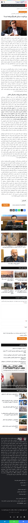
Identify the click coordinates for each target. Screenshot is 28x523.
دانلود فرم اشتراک (22, 494)
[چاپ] (11, 210)
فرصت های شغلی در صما (21, 498)
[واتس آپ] (19, 210)
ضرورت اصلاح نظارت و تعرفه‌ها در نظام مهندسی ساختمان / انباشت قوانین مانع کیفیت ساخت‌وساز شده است (15, 385)
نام (26, 321)
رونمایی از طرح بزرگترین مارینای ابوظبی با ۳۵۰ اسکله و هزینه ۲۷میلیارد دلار (9, 414)
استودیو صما (23, 485)
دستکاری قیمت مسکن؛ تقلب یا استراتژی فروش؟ (10, 395)
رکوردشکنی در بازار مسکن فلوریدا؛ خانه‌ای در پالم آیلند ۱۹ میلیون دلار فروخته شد (10, 401)
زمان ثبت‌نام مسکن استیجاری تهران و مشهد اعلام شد (21, 279)
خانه (25, 8)
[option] (14, 223)
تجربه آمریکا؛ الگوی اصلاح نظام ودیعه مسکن (10, 407)
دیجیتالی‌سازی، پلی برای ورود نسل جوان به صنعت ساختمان (13, 5)
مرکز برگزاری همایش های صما (20, 480)
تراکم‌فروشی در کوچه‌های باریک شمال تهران (10, 420)
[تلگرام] (16, 210)
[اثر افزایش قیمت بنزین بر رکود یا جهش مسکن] (7, 274)
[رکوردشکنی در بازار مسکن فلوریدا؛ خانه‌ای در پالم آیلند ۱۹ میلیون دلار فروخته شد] (23, 402)
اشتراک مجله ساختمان (21, 492)
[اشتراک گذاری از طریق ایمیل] (14, 210)
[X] (22, 210)
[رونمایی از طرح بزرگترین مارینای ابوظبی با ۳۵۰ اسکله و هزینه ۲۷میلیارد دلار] (23, 415)
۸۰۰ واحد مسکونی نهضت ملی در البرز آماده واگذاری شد (21, 291)
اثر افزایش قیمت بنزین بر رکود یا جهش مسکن (7, 279)
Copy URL (5, 205)
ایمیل (25, 327)
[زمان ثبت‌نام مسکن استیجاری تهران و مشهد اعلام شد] (21, 274)
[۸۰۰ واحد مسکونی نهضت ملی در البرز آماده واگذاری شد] (21, 286)
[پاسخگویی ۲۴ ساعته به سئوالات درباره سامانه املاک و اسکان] (7, 286)
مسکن (23, 201)
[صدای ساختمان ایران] (21, 2)
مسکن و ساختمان (20, 8)
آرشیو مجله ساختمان (22, 489)
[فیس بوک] (24, 210)
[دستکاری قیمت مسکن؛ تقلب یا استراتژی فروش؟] (23, 396)
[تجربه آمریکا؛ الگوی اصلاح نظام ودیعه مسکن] (23, 409)
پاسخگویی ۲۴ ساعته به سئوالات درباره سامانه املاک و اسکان (7, 292)
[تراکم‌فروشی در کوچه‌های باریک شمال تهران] (23, 421)
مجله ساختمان (23, 482)
